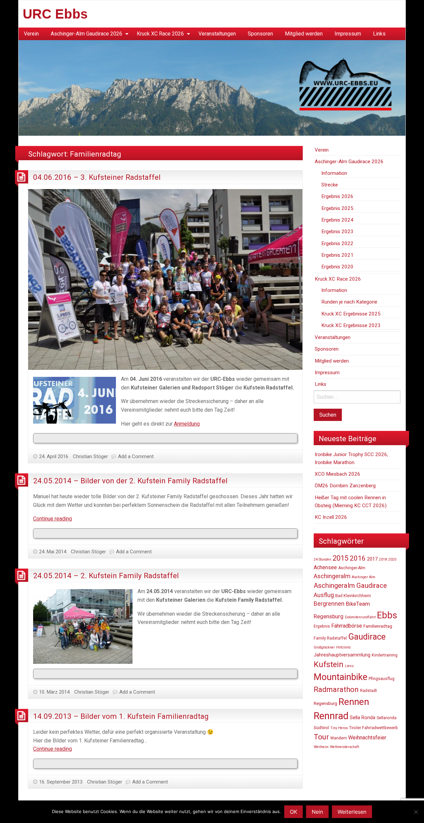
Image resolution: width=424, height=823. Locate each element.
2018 (383, 559)
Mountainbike (340, 677)
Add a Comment (136, 456)
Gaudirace (367, 637)
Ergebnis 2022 (337, 243)
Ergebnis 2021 (337, 255)
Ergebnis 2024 (337, 220)
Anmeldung (187, 424)
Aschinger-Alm (351, 568)
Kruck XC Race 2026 (160, 34)
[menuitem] (31, 34)
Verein (31, 34)
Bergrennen (329, 603)
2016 (358, 558)
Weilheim (321, 747)
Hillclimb (343, 647)
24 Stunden (322, 559)
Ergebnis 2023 (337, 232)
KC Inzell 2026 (331, 517)
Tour (321, 736)
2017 (372, 559)
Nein (317, 811)
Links (379, 34)
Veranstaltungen (217, 34)
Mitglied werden (304, 34)
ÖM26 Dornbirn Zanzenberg (345, 486)
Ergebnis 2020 (337, 267)
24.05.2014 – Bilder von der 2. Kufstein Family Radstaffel (130, 480)
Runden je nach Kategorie (349, 302)
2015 (340, 558)
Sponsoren (260, 34)
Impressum (348, 34)
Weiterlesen (352, 811)
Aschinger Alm (363, 577)
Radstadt (368, 690)
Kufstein (329, 664)
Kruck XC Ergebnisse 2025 (351, 314)
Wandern (338, 738)
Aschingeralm (332, 576)
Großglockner (324, 647)
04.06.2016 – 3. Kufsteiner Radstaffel (97, 177)
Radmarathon (336, 689)
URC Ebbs (55, 14)
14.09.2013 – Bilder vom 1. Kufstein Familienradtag (121, 716)
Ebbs (387, 615)
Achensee (325, 567)
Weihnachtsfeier (367, 737)
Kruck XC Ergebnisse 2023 (351, 325)
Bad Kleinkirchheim (353, 595)
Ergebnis (322, 626)
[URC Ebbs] (212, 87)
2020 (392, 559)
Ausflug (324, 595)
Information (334, 173)
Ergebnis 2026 (337, 196)
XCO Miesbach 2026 (337, 474)
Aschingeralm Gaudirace (350, 585)
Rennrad (331, 715)
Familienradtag (377, 626)
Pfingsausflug (382, 678)
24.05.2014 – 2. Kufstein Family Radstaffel (106, 575)
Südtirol (321, 727)
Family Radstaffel (330, 638)
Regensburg (325, 703)
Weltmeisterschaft (344, 747)
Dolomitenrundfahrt (360, 617)
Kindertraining (385, 655)
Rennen (354, 701)
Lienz (349, 666)
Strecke (329, 185)
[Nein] (415, 811)
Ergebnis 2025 (337, 208)
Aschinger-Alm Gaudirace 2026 (86, 34)
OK (293, 811)
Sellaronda (387, 718)
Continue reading (52, 518)
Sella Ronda (362, 717)
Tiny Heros (339, 728)
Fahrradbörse (346, 626)
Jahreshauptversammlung (342, 655)
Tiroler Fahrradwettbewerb (373, 727)
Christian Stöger (90, 456)
